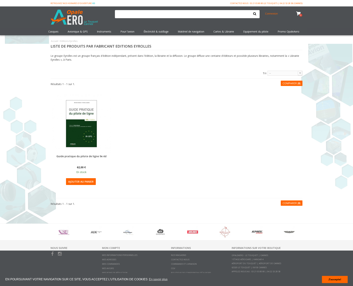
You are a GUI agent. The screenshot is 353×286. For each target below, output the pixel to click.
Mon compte (111, 248)
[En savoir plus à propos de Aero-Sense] (128, 232)
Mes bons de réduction (114, 272)
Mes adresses (109, 259)
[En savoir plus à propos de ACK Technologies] (96, 232)
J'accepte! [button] (334, 279)
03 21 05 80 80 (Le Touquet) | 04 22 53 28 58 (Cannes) (276, 3)
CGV (173, 268)
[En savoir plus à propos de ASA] (289, 232)
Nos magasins (178, 255)
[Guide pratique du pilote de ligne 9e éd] (81, 123)
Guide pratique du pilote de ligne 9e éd (81, 156)
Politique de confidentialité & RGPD (191, 272)
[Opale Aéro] (80, 17)
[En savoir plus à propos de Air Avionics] (160, 232)
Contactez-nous (239, 3)
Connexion (271, 13)
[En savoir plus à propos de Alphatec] (257, 232)
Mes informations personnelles (119, 255)
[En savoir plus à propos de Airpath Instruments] (225, 232)
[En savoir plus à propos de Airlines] (192, 232)
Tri (264, 73)
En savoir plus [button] (158, 279)
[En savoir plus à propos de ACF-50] (64, 232)
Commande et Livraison (184, 263)
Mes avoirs (108, 268)
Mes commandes (111, 263)
